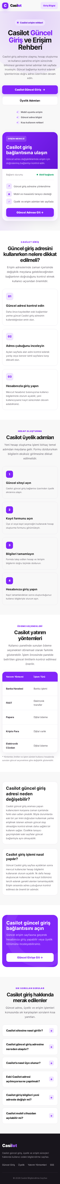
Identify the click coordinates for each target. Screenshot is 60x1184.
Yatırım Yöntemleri (37, 1164)
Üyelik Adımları (30, 100)
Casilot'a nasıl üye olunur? (23, 1063)
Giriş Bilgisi (49, 5)
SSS (52, 1164)
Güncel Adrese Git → (30, 212)
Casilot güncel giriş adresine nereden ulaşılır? (25, 1047)
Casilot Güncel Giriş (30, 89)
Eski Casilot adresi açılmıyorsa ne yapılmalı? (23, 1079)
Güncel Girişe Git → (30, 957)
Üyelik (21, 1164)
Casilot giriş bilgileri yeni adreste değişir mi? (22, 1097)
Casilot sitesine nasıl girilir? (24, 1030)
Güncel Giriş (8, 1164)
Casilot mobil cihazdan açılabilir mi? (21, 1116)
